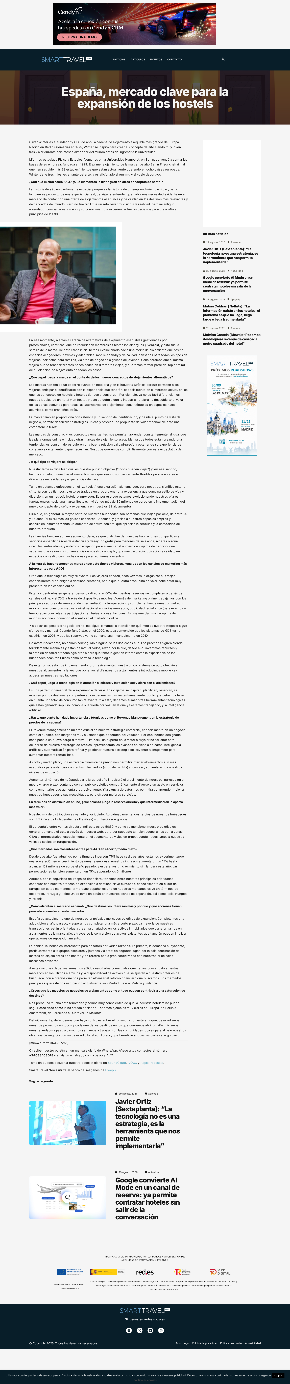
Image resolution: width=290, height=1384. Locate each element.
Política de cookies (145, 1380)
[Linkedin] (150, 1330)
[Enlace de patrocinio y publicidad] (134, 24)
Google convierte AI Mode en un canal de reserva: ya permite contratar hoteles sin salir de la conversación (147, 1198)
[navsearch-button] (223, 59)
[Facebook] (129, 1330)
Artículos (138, 59)
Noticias (119, 59)
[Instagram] (161, 1330)
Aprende (153, 1093)
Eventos (156, 59)
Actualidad (154, 1172)
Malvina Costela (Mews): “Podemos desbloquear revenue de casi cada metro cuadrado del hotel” (231, 339)
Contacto (174, 59)
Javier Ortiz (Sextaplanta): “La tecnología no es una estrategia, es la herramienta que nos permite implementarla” (147, 1123)
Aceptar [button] (278, 1375)
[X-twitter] (139, 1330)
